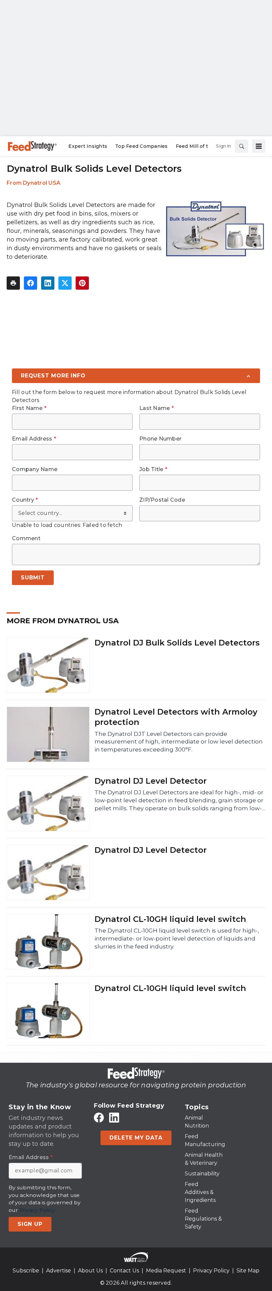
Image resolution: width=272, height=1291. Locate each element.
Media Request (166, 1270)
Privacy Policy (211, 1270)
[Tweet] (65, 283)
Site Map (248, 1270)
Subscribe (26, 1270)
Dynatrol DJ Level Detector (151, 781)
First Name (29, 408)
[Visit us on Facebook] (99, 1118)
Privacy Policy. (37, 1210)
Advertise (58, 1270)
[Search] (241, 146)
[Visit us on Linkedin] (114, 1118)
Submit (33, 577)
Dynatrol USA (41, 183)
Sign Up (30, 1224)
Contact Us (124, 1270)
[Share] (30, 283)
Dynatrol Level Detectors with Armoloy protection (176, 717)
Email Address (34, 439)
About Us (90, 1270)
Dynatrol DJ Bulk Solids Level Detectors (177, 642)
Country (25, 500)
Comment (26, 538)
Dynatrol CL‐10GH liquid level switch (170, 919)
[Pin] (82, 283)
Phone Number (160, 439)
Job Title (153, 469)
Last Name (156, 408)
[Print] (13, 283)
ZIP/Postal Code (162, 500)
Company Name (34, 469)
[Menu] (258, 146)
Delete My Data (135, 1138)
